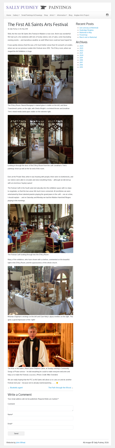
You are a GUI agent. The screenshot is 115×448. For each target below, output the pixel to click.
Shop (46, 15)
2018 (81, 60)
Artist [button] (52, 15)
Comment (11, 404)
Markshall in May (86, 32)
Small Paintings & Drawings (31, 15)
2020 (81, 55)
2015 (81, 67)
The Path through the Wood (59, 387)
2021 (81, 53)
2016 (81, 65)
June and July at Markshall (89, 28)
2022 (81, 51)
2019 (81, 58)
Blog (70, 15)
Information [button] (61, 15)
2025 (81, 46)
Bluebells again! (16, 387)
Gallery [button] (15, 15)
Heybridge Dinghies (87, 30)
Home (9, 15)
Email (10, 424)
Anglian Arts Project (81, 15)
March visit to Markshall (88, 37)
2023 (81, 48)
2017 (81, 62)
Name (10, 414)
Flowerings (83, 35)
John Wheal (20, 442)
